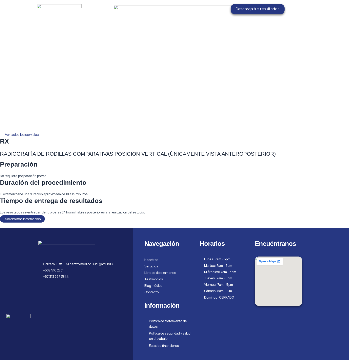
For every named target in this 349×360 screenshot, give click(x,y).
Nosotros (151, 260)
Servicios (151, 266)
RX (4, 141)
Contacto (151, 292)
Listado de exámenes (160, 272)
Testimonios (153, 279)
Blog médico (153, 285)
